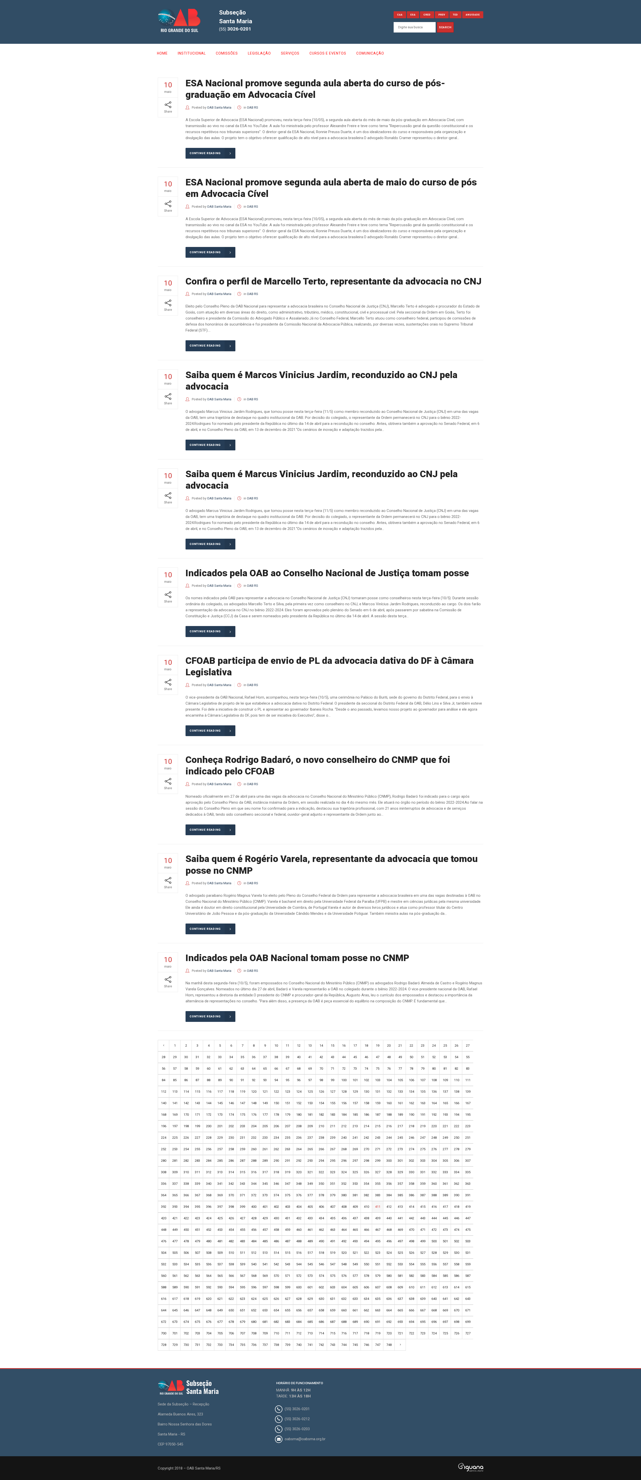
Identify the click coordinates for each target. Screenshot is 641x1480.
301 (400, 1160)
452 (208, 1230)
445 (445, 1218)
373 (265, 1195)
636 (389, 1299)
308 (163, 1172)
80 (434, 1068)
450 (186, 1230)
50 (411, 1057)
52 (434, 1057)
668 (434, 1310)
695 (422, 1322)
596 (253, 1287)
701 (175, 1333)
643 (467, 1299)
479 (197, 1241)
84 (163, 1080)
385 (400, 1195)
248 (434, 1137)
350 (321, 1184)
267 (332, 1149)
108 (434, 1080)
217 (400, 1126)
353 (355, 1184)
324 (344, 1172)
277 (445, 1149)
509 (220, 1253)
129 (355, 1091)
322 (321, 1172)
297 (355, 1160)
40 (298, 1057)
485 (265, 1241)
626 (276, 1299)
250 (456, 1137)
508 (208, 1253)
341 (220, 1184)
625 (265, 1299)
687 (332, 1322)
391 (467, 1195)
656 (298, 1310)
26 (456, 1045)
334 (456, 1172)
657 (310, 1310)
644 (163, 1310)
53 (445, 1057)
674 (186, 1322)
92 (253, 1080)
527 (422, 1253)
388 (434, 1195)
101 (355, 1080)
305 (445, 1160)
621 (220, 1299)
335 (467, 1172)
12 (298, 1045)
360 (434, 1184)
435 (332, 1218)
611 (422, 1287)
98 (321, 1080)
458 (276, 1230)
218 (411, 1126)
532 (163, 1264)
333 (445, 1172)
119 (242, 1091)
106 (411, 1080)
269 (355, 1149)
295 (332, 1160)
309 (175, 1172)
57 (175, 1068)
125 (310, 1091)
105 (400, 1080)
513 (265, 1253)
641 (445, 1299)
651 (242, 1310)
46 (366, 1057)
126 (321, 1091)
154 (321, 1103)
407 (332, 1207)
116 (208, 1091)
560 (163, 1276)
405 (310, 1207)
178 (276, 1114)
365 (175, 1195)
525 (400, 1253)
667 (422, 1310)
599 (287, 1287)
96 (298, 1080)
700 (163, 1333)
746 (366, 1345)
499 (422, 1241)
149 (265, 1103)
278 (456, 1149)
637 (400, 1299)
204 (253, 1126)
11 (287, 1045)
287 (242, 1160)
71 (332, 1068)
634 (366, 1299)
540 (253, 1264)
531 (467, 1253)
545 (310, 1264)
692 (389, 1322)
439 (377, 1218)
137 (445, 1091)
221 (445, 1126)
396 (208, 1207)
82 (456, 1068)
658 (321, 1310)
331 (422, 1172)
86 (186, 1080)
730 (186, 1345)
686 (321, 1322)
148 (253, 1103)
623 (242, 1299)
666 (411, 1310)
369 (220, 1195)
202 (231, 1126)
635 (377, 1299)
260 (253, 1149)
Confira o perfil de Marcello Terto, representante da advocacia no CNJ (334, 281)
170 (186, 1114)
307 (467, 1160)
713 (310, 1333)
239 (332, 1137)
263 (287, 1149)
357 (400, 1184)
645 (175, 1310)
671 (467, 1310)
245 (400, 1137)
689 (355, 1322)
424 (208, 1218)
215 (377, 1126)
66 (276, 1068)
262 (276, 1149)
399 (242, 1207)
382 (366, 1195)
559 (467, 1264)
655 (287, 1310)
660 (344, 1310)
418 (456, 1207)
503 (467, 1241)
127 (332, 1091)
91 (242, 1080)
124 (298, 1091)
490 (321, 1241)
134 (411, 1091)
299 (377, 1160)
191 (422, 1114)
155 (332, 1103)
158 (366, 1103)
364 (163, 1195)
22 (411, 1045)
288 (253, 1160)
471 (422, 1230)
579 (377, 1276)
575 (332, 1276)
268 (344, 1149)
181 (310, 1114)
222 (456, 1126)
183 (332, 1114)
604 (344, 1287)
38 (276, 1057)
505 (175, 1253)
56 (163, 1068)
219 (422, 1126)
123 (287, 1091)
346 (276, 1184)
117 (220, 1091)
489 (310, 1241)
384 (389, 1195)
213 (355, 1126)
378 (321, 1195)
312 (208, 1172)
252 (163, 1149)
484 (253, 1241)
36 (253, 1057)
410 (366, 1207)
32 (208, 1057)
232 (253, 1137)
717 (355, 1333)
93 (265, 1080)
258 (231, 1149)
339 (197, 1184)
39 (287, 1057)
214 (366, 1126)
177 (265, 1114)
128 (344, 1091)
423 (197, 1218)
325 (355, 1172)
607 (377, 1287)
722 (411, 1333)
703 (197, 1333)
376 (298, 1195)
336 (163, 1184)
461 (310, 1230)
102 (366, 1080)
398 (231, 1207)
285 (220, 1160)
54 (456, 1057)
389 (445, 1195)
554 (411, 1264)
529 (445, 1253)
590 (186, 1287)
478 (186, 1241)
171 (197, 1114)
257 (220, 1149)
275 (422, 1149)
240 (344, 1137)
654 (276, 1310)
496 (389, 1241)
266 (321, 1149)
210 (321, 1126)
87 (197, 1080)
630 (321, 1299)
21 (400, 1045)
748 (389, 1345)
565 (220, 1276)
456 (253, 1230)
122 (276, 1091)
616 (163, 1299)
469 (400, 1230)
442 (411, 1218)
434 (321, 1218)
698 (456, 1322)
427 (242, 1218)
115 (197, 1091)
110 (456, 1080)
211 (332, 1126)
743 (332, 1345)
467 (377, 1230)
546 (321, 1264)
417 (445, 1207)
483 (242, 1241)
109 (445, 1080)
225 (175, 1137)
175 (242, 1114)
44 (344, 1057)
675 (197, 1322)
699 (467, 1322)
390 (456, 1195)
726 (456, 1333)
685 (310, 1322)
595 (242, 1287)
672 (163, 1322)
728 (163, 1345)
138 (456, 1091)
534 (186, 1264)
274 (411, 1149)
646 (186, 1310)
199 (197, 1126)
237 (310, 1137)
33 (220, 1057)
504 (163, 1253)
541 (265, 1264)
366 (186, 1195)
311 (197, 1172)
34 (231, 1057)
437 (355, 1218)
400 (253, 1207)
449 (175, 1230)
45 (355, 1057)
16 (344, 1045)
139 (467, 1091)
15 (332, 1045)
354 (366, 1184)
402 (276, 1207)
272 (389, 1149)
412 (389, 1207)
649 (220, 1310)
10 (276, 1045)
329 (400, 1172)
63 (242, 1068)
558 (456, 1264)
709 (265, 1333)
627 (287, 1299)
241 (355, 1137)
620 (208, 1299)
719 (377, 1333)
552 (389, 1264)
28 (163, 1057)
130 (366, 1091)
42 (321, 1057)
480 (208, 1241)
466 (366, 1230)
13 (310, 1045)
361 (445, 1184)
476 (163, 1241)
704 (208, 1333)
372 (253, 1195)
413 (400, 1207)
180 (298, 1114)
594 (231, 1287)
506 (186, 1253)
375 (287, 1195)
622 (231, 1299)
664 (389, 1310)
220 (434, 1126)
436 (344, 1218)
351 (332, 1184)
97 (310, 1080)
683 (287, 1322)
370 (231, 1195)
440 (389, 1218)
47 (377, 1057)
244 (389, 1137)
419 (467, 1207)
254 (186, 1149)
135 (422, 1091)
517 (310, 1253)
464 (344, 1230)
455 (242, 1230)
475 (467, 1230)
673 (175, 1322)
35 (242, 1057)
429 (265, 1218)
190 (411, 1114)
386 (411, 1195)
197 (175, 1126)
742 (321, 1345)
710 (276, 1333)
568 (253, 1276)
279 (467, 1149)
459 (287, 1230)
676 (208, 1322)
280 (163, 1160)
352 (344, 1184)
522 (366, 1253)
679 (242, 1322)
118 (231, 1091)
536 (208, 1264)
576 (344, 1276)
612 (434, 1287)
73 (355, 1068)
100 (344, 1080)
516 (298, 1253)
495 (377, 1241)
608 (389, 1287)
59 (197, 1068)
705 (220, 1333)
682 (276, 1322)
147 (242, 1103)
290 (276, 1160)
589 (175, 1287)
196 (163, 1126)
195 (467, 1114)
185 (355, 1114)
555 (422, 1264)
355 (377, 1184)
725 (445, 1333)
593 (220, 1287)
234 (276, 1137)
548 (344, 1264)
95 (287, 1080)
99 (332, 1080)
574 (321, 1276)
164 (434, 1103)
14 (321, 1045)
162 (411, 1103)
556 (434, 1264)
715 (332, 1333)
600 (298, 1287)
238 (321, 1137)
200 (208, 1126)
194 (456, 1114)
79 (422, 1068)
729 (175, 1345)
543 (287, 1264)
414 (411, 1207)
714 (321, 1333)
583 (422, 1276)
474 (456, 1230)
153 (310, 1103)
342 (231, 1184)
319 (287, 1172)
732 (208, 1345)
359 (422, 1184)
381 (355, 1195)
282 (186, 1160)
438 (366, 1218)
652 (253, 1310)
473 (445, 1230)
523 (377, 1253)
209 (310, 1126)
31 (197, 1057)
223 (467, 1126)
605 (355, 1287)
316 (253, 1172)
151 (287, 1103)
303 (422, 1160)
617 (175, 1299)
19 (377, 1045)
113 (175, 1091)
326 (366, 1172)
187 (377, 1114)
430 (276, 1218)
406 (321, 1207)
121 (265, 1091)
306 (456, 1160)
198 (186, 1126)
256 (208, 1149)
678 (231, 1322)
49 (400, 1057)
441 (400, 1218)
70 (321, 1068)
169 (175, 1114)
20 (389, 1045)
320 (298, 1172)
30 (186, 1057)
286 (231, 1160)
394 (186, 1207)
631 (332, 1299)
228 (208, 1137)
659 (332, 1310)
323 (332, 1172)
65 (265, 1068)
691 (377, 1322)
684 (298, 1322)
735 (242, 1345)
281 (175, 1160)
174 (231, 1114)
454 (231, 1230)
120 (253, 1091)
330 (411, 1172)
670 (456, 1310)
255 (197, 1149)
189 (400, 1114)
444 (434, 1218)
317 (265, 1172)
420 (163, 1218)
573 (310, 1276)
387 (422, 1195)
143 (197, 1103)
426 (231, 1218)
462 (321, 1230)
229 (220, 1137)
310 (186, 1172)
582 (411, 1276)
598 (276, 1287)
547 (332, 1264)
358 (411, 1184)
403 (287, 1207)
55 (467, 1057)
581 (400, 1276)
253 (175, 1149)
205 (265, 1126)
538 (231, 1264)
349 (310, 1184)
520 (344, 1253)
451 (197, 1230)
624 (253, 1299)
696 (434, 1322)
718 (366, 1333)
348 (298, 1184)
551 (377, 1264)
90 (231, 1080)
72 (344, 1068)
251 (467, 1137)
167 (467, 1103)
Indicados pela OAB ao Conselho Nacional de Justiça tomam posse (327, 573)
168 (163, 1114)
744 (344, 1345)
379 (332, 1195)
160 (389, 1103)
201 (220, 1126)
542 (276, 1264)
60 (208, 1068)
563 (197, 1276)
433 (310, 1218)
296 (344, 1160)
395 (197, 1207)
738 (276, 1345)
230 (231, 1137)
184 (344, 1114)
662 (366, 1310)
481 (220, 1241)
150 (276, 1103)
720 (389, 1333)
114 (186, 1091)
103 (377, 1080)
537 (220, 1264)
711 (287, 1333)
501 (445, 1241)
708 (253, 1333)
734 (231, 1345)
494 (366, 1241)
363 (467, 1184)
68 (298, 1068)
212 (344, 1126)
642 (456, 1299)
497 (400, 1241)
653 (265, 1310)
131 (377, 1091)
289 (265, 1160)
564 (208, 1276)
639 (422, 1299)
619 (197, 1299)
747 (377, 1345)
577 (355, 1276)
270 (366, 1149)
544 (298, 1264)
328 (389, 1172)
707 (242, 1333)
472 (434, 1230)
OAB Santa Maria (219, 107)
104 (389, 1080)
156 (344, 1103)
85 (175, 1080)
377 (310, 1195)
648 (208, 1310)
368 (208, 1195)
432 (298, 1218)
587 (467, 1276)
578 (366, 1276)
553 (400, 1264)
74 (366, 1068)
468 (389, 1230)
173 (220, 1114)
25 (445, 1045)
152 (298, 1103)
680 (253, 1322)
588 (163, 1287)
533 (175, 1264)
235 (287, 1137)
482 (231, 1241)
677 (220, 1322)
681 (265, 1322)
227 (197, 1137)
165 (445, 1103)
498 (411, 1241)
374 (276, 1195)
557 (445, 1264)
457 (265, 1230)
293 (310, 1160)
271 (377, 1149)
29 (175, 1057)
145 (220, 1103)
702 (186, 1333)
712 (298, 1333)
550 (366, 1264)
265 (310, 1149)
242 (366, 1137)
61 (220, 1068)
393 (175, 1207)
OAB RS (252, 107)
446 (456, 1218)
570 (276, 1276)
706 (231, 1333)
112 (163, 1091)
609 (400, 1287)
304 (434, 1160)
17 (355, 1045)
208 (298, 1126)
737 (265, 1345)
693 (400, 1322)
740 (298, 1345)
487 (287, 1241)
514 (276, 1253)
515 (287, 1253)
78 (411, 1068)
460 (298, 1230)
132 (389, 1091)
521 (355, 1253)
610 (411, 1287)
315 (242, 1172)
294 (321, 1160)
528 (434, 1253)
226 (186, 1137)
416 (434, 1207)
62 (231, 1068)
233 (265, 1137)
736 (253, 1345)
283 (197, 1160)
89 (220, 1080)
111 (467, 1080)
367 (197, 1195)
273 (400, 1149)
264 (298, 1149)
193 (445, 1114)
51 (422, 1057)
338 (186, 1184)
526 (411, 1253)
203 (242, 1126)
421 (175, 1218)
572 (298, 1276)
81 (445, 1068)
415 (422, 1207)
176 (253, 1114)
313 (220, 1172)
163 (422, 1103)
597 (265, 1287)
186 (366, 1114)
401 (265, 1207)
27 (467, 1045)
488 (298, 1241)
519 (332, 1253)
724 (434, 1333)
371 (242, 1195)
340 (208, 1184)
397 (220, 1207)
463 (332, 1230)
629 (310, 1299)
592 (208, 1287)
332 (434, 1172)
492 (344, 1241)
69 (310, 1068)
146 (231, 1103)
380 (344, 1195)
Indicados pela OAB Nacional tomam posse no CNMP (297, 958)
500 (434, 1241)
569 (265, 1276)
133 (400, 1091)
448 (163, 1230)
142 (186, 1103)
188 (389, 1114)
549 (355, 1264)
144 (208, 1103)
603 (332, 1287)
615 (467, 1287)
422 (186, 1218)
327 (377, 1172)
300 (389, 1160)
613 (445, 1287)
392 (163, 1207)
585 (445, 1276)
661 (355, 1310)
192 (434, 1114)
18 (366, 1045)
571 (287, 1276)
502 (456, 1241)
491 (332, 1241)
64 (253, 1068)
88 (208, 1080)
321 (310, 1172)
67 (287, 1068)
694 (411, 1322)
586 (456, 1276)
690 (366, 1322)
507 (197, 1253)
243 (377, 1137)
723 (422, 1333)
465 (355, 1230)
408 (344, 1207)
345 (265, 1184)
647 (197, 1310)
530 (456, 1253)
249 (445, 1137)
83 (467, 1068)
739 (287, 1345)
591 (197, 1287)
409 (355, 1207)
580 (389, 1276)
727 (467, 1333)
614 (456, 1287)
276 (434, 1149)
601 (310, 1287)
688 (344, 1322)
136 (434, 1091)
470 (411, 1230)
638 (411, 1299)
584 (434, 1276)
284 (208, 1160)
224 (163, 1137)
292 (298, 1160)
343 (242, 1184)
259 (242, 1149)
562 (186, 1276)
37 (265, 1057)
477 (175, 1241)
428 (253, 1218)
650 (231, 1310)
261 (265, 1149)
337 (175, 1184)
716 (344, 1333)
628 (298, 1299)
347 (287, 1184)
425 (220, 1218)
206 (276, 1126)
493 (355, 1241)
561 (175, 1276)
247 (422, 1137)
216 (389, 1126)
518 (321, 1253)
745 (355, 1345)
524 (389, 1253)
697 (445, 1322)
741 (310, 1345)
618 (186, 1299)
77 (400, 1068)
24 (434, 1045)
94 (276, 1080)
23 (422, 1045)
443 (422, 1218)
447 (467, 1218)
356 (389, 1184)
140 (163, 1103)
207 (287, 1126)
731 (197, 1345)
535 (197, 1264)
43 (332, 1057)
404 (298, 1207)
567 (242, 1276)
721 (400, 1333)
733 (220, 1345)
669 (445, 1310)
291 (287, 1160)
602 (321, 1287)
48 (389, 1057)
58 (186, 1068)
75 (377, 1068)
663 (377, 1310)
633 (355, 1299)
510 (231, 1253)
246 (411, 1137)
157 (355, 1103)
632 (344, 1299)
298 (366, 1160)
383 (377, 1195)
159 (377, 1103)
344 (253, 1184)
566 (231, 1276)
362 (456, 1184)
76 (389, 1068)
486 (276, 1241)
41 (310, 1057)
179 (287, 1114)
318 (276, 1172)
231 (242, 1137)
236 (298, 1137)
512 (253, 1253)
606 (366, 1287)
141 (175, 1103)
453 (220, 1230)
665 (400, 1310)
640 (434, 1299)
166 (456, 1103)
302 (411, 1160)
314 (231, 1172)
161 (400, 1103)
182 (321, 1114)
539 (242, 1264)
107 (422, 1080)
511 (242, 1253)
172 (208, 1114)
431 (287, 1218)
